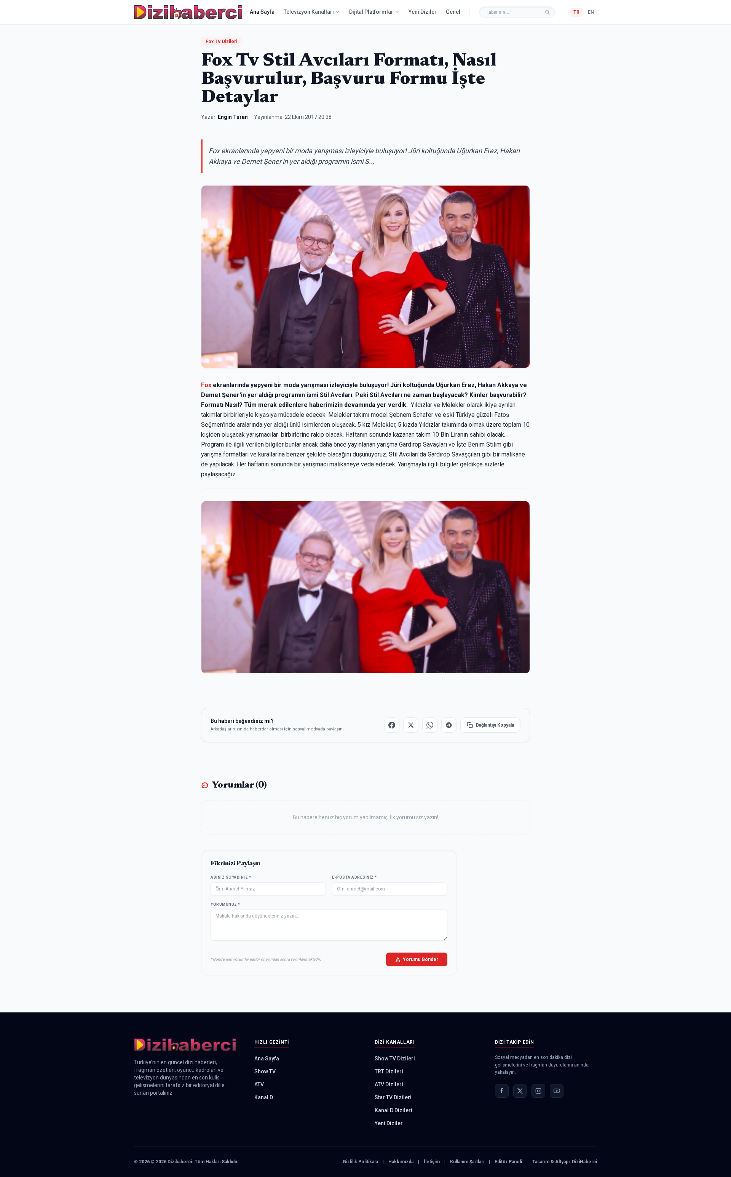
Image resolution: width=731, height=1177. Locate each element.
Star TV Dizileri (393, 1097)
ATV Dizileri (389, 1084)
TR (576, 12)
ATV (259, 1084)
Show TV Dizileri (395, 1058)
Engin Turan (233, 117)
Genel (453, 12)
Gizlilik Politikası (360, 1161)
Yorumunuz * (225, 904)
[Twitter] (520, 1091)
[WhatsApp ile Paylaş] (429, 725)
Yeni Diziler (423, 12)
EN (591, 12)
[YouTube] (556, 1091)
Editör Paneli (508, 1161)
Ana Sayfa (262, 12)
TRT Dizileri (389, 1071)
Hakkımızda (400, 1161)
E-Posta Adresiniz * (354, 877)
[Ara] (547, 12)
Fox (206, 385)
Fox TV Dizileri (221, 41)
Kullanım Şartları (467, 1161)
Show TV (265, 1071)
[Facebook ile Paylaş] (391, 725)
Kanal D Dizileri (393, 1110)
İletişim (432, 1161)
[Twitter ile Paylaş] (410, 725)
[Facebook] (502, 1091)
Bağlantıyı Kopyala (495, 725)
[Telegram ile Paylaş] (448, 725)
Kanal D (263, 1097)
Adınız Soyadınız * (231, 877)
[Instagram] (538, 1091)
